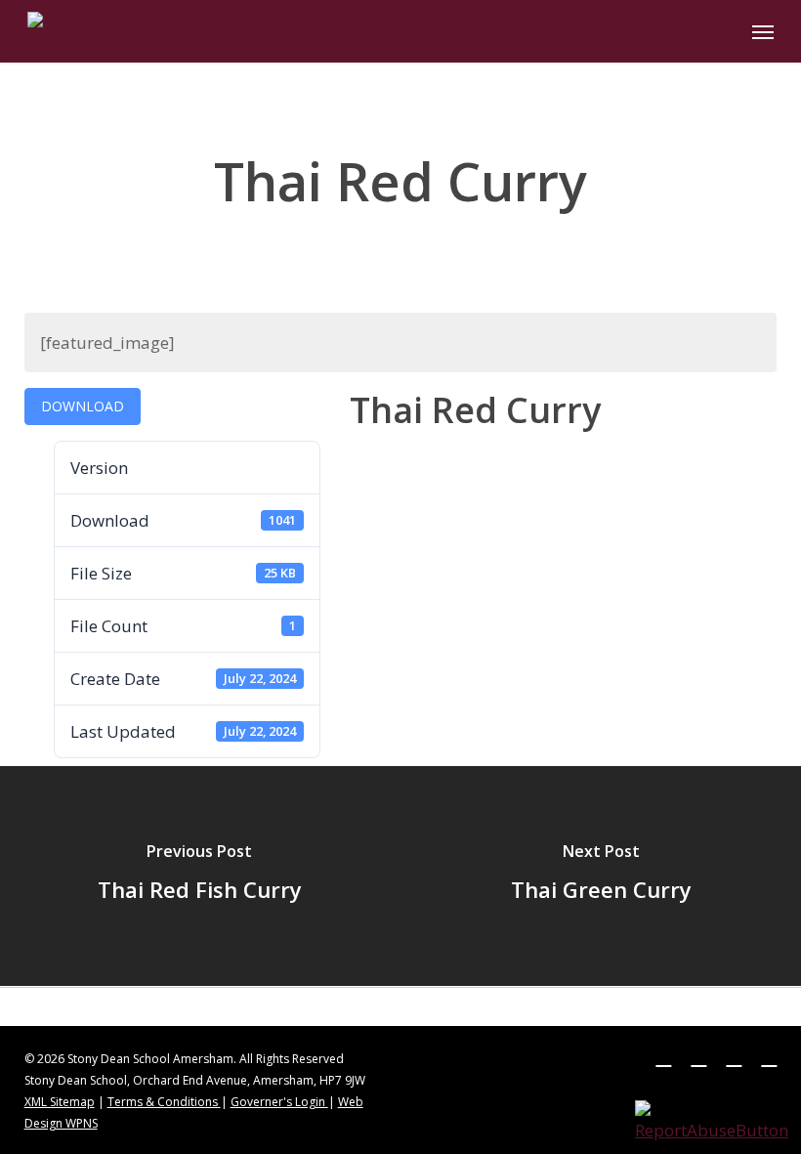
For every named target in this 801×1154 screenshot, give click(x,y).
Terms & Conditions (164, 1101)
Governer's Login (279, 1101)
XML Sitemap (59, 1101)
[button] (763, 31)
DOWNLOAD (82, 406)
